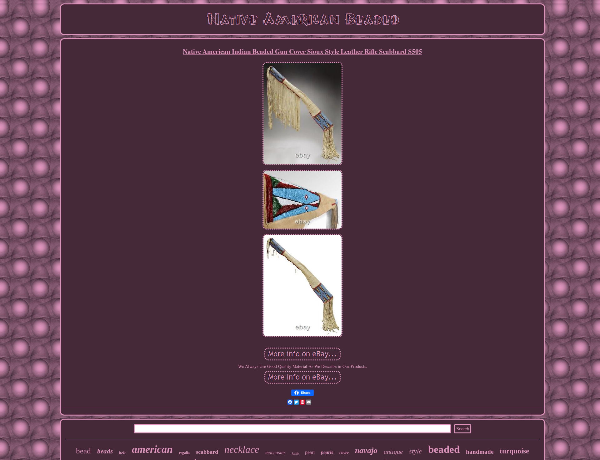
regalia (184, 453)
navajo (366, 450)
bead (83, 451)
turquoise (514, 451)
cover (344, 452)
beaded (444, 449)
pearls (327, 452)
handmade (479, 451)
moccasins (275, 452)
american (152, 449)
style (415, 451)
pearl (310, 452)
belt (122, 452)
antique (393, 451)
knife (295, 453)
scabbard (207, 452)
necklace (241, 449)
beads (105, 451)
